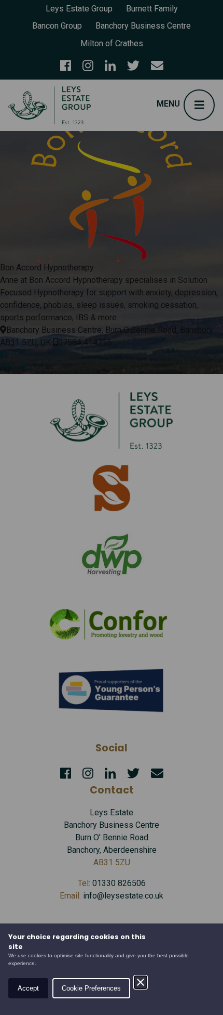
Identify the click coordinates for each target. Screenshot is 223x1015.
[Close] (140, 982)
